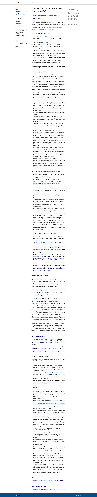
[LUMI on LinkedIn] (79, 495)
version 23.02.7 (45, 42)
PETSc (45, 429)
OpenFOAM (36, 429)
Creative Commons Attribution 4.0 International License (37, 495)
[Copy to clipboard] (64, 404)
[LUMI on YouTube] (77, 495)
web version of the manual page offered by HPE (44, 242)
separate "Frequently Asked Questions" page (44, 480)
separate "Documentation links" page (42, 489)
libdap (49, 429)
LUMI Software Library (44, 290)
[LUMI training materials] (19, 2)
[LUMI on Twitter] (81, 495)
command (53, 372)
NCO (43, 429)
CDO (40, 429)
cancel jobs (42, 385)
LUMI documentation (41, 289)
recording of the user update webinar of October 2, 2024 (48, 15)
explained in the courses (39, 389)
